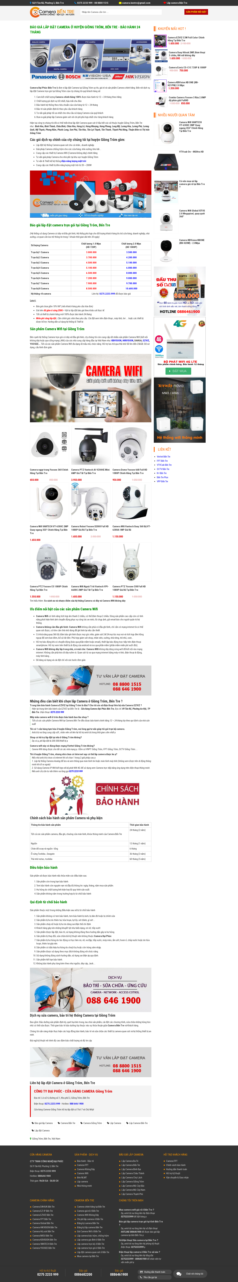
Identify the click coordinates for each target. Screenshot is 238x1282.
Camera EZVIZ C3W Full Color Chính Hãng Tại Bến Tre (186, 39)
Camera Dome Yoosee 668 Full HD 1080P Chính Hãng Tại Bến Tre (130, 471)
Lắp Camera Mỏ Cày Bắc (133, 1185)
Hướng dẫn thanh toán (176, 1169)
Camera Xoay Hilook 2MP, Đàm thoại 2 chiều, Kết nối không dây (187, 54)
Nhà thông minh (84, 1185)
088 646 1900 (77, 1103)
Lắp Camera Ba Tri (130, 1161)
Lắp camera (82, 1181)
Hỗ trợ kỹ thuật (173, 1173)
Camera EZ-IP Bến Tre (43, 1210)
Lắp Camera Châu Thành (133, 1173)
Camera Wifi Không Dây (88, 1215)
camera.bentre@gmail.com (136, 2)
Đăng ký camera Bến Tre (88, 1223)
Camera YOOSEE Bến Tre (44, 1248)
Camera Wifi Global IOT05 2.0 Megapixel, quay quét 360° (192, 213)
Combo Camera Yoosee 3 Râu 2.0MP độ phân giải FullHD (187, 99)
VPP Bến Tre (162, 481)
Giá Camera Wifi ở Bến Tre (89, 1231)
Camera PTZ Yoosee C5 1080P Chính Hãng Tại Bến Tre (49, 588)
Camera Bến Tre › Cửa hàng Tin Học (52, 12)
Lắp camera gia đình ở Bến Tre (91, 1239)
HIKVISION (128, 340)
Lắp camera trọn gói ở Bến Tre (91, 1248)
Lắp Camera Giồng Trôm (133, 1181)
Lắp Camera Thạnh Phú (132, 1194)
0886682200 (83, 1274)
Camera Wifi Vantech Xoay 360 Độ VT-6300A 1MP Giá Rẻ (132, 528)
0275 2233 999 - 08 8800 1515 (92, 2)
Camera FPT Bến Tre (42, 1219)
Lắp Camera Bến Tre (138, 1123)
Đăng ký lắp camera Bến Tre (89, 1227)
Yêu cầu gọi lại (150, 1277)
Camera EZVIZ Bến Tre (43, 1215)
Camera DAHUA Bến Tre (44, 1206)
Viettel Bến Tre (163, 456)
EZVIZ (146, 340)
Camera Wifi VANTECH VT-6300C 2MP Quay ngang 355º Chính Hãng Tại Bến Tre (49, 530)
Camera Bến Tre (68, 1123)
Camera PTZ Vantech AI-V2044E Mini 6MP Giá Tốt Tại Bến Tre (90, 471)
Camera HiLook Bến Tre (43, 1231)
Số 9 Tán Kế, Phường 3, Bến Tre (48, 2)
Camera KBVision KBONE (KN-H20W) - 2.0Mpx (191, 242)
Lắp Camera (115, 1123)
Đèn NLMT (82, 1177)
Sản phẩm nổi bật (196, 12)
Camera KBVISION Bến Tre (45, 1239)
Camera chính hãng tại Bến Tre (91, 1206)
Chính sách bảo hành (176, 1165)
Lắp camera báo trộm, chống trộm (93, 1235)
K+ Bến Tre (162, 473)
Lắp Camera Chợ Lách (132, 1177)
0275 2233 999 (57, 712)
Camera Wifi (82, 1173)
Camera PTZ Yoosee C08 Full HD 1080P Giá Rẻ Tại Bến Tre (129, 588)
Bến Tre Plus (162, 477)
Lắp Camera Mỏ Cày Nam (133, 1189)
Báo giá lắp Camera (44, 1123)
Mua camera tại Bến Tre (88, 1256)
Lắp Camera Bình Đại (131, 1169)
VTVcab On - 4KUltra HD (191, 151)
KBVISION (116, 340)
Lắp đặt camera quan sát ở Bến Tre (93, 1252)
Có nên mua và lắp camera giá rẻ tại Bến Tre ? (192, 184)
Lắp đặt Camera (42, 1130)
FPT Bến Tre (162, 460)
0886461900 (44, 1175)
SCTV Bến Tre (163, 469)
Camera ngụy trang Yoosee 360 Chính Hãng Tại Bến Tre (49, 471)
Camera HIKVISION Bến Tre (45, 1227)
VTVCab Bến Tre (164, 464)
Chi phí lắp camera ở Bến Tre (90, 1219)
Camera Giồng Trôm (92, 1123)
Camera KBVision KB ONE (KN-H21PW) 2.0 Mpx (183, 84)
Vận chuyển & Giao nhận (177, 1177)
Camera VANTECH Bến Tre (45, 1243)
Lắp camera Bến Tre (177, 2)
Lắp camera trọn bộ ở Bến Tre (90, 1243)
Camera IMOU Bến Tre (43, 1235)
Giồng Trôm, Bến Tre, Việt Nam (46, 1138)
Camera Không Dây (86, 1169)
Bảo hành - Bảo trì (85, 1161)
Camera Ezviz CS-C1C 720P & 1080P (187, 67)
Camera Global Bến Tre (43, 1223)
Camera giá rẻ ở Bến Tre (88, 1210)
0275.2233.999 (52, 1103)
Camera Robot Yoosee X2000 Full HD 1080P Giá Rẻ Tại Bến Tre (90, 528)
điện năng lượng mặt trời (73, 161)
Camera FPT (82, 1165)
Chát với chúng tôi (194, 1273)
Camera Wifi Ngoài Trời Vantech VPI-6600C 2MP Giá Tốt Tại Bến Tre (90, 588)
